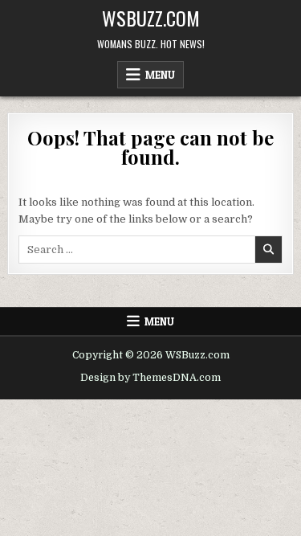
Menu (160, 74)
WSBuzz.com (151, 17)
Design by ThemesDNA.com (150, 377)
